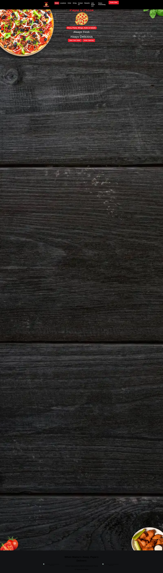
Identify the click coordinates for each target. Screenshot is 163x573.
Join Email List (93, 4)
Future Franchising (101, 3)
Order (69, 3)
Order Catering (89, 40)
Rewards (87, 3)
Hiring (74, 3)
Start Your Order (74, 40)
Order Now (113, 2)
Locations (63, 3)
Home (57, 3)
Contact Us (80, 3)
